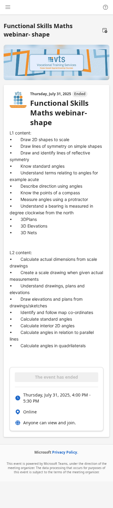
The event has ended (56, 377)
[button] (104, 30)
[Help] (105, 7)
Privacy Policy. (65, 452)
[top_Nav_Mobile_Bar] (8, 7)
